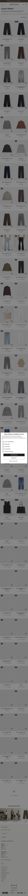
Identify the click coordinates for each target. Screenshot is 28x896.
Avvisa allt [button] (14, 458)
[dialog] (14, 448)
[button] (14, 461)
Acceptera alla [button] (14, 454)
